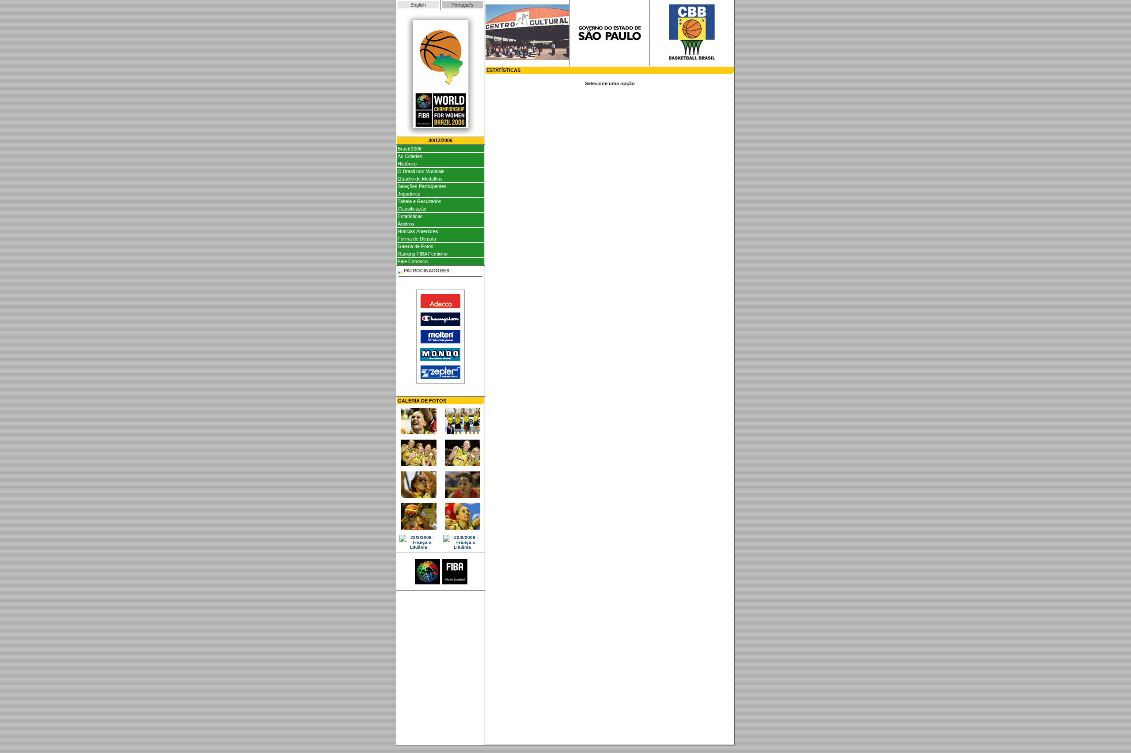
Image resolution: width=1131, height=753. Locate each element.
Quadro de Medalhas (420, 178)
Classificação (412, 208)
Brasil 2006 (409, 148)
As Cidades (410, 156)
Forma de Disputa (417, 238)
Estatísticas (410, 216)
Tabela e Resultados (419, 201)
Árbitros (406, 223)
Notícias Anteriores (418, 231)
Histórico (407, 163)
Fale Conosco (413, 261)
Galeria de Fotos (415, 246)
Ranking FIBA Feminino (423, 253)
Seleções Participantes (422, 186)
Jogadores (409, 193)
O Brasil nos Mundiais (421, 171)
